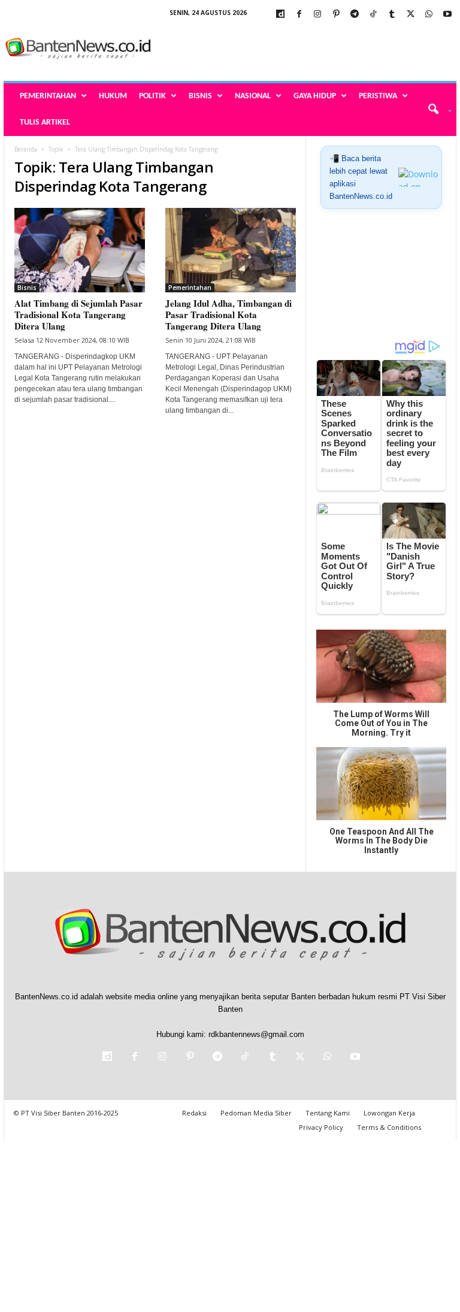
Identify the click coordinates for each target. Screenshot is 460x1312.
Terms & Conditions (389, 1127)
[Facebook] (299, 14)
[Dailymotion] (280, 14)
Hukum (113, 96)
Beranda (25, 149)
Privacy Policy (321, 1127)
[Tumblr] (392, 14)
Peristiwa (378, 96)
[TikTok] (373, 14)
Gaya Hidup (314, 96)
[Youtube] (447, 14)
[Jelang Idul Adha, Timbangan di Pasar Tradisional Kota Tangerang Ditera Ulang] (230, 250)
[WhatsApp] (429, 14)
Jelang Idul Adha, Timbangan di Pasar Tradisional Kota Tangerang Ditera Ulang (228, 314)
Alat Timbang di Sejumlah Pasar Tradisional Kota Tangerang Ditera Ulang (78, 314)
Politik (152, 96)
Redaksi (194, 1112)
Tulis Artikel (45, 122)
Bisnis (200, 96)
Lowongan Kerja (389, 1112)
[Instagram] (317, 14)
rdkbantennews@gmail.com (256, 1034)
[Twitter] (410, 14)
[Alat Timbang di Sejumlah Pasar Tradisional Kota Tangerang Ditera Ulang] (79, 250)
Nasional (253, 96)
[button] (436, 109)
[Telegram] (354, 14)
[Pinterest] (336, 14)
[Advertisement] (304, 49)
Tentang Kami (327, 1112)
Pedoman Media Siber (256, 1112)
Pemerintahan (48, 96)
